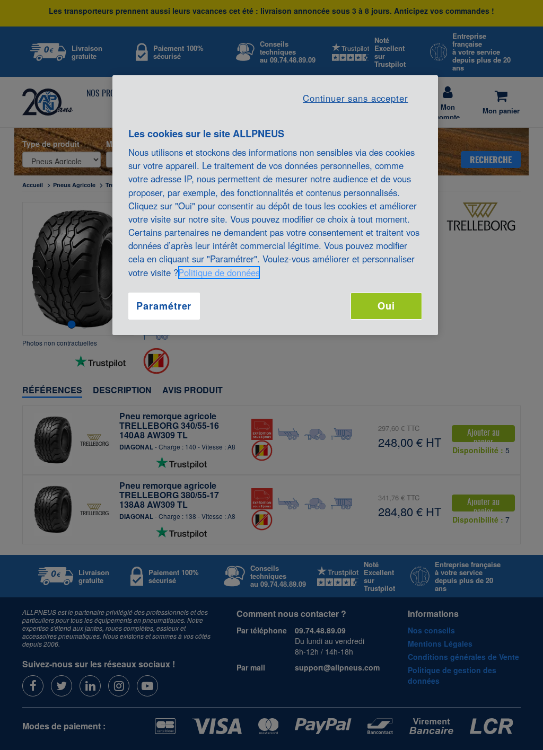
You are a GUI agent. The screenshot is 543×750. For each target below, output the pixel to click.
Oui (386, 306)
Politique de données (219, 272)
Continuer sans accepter (355, 98)
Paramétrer (163, 306)
